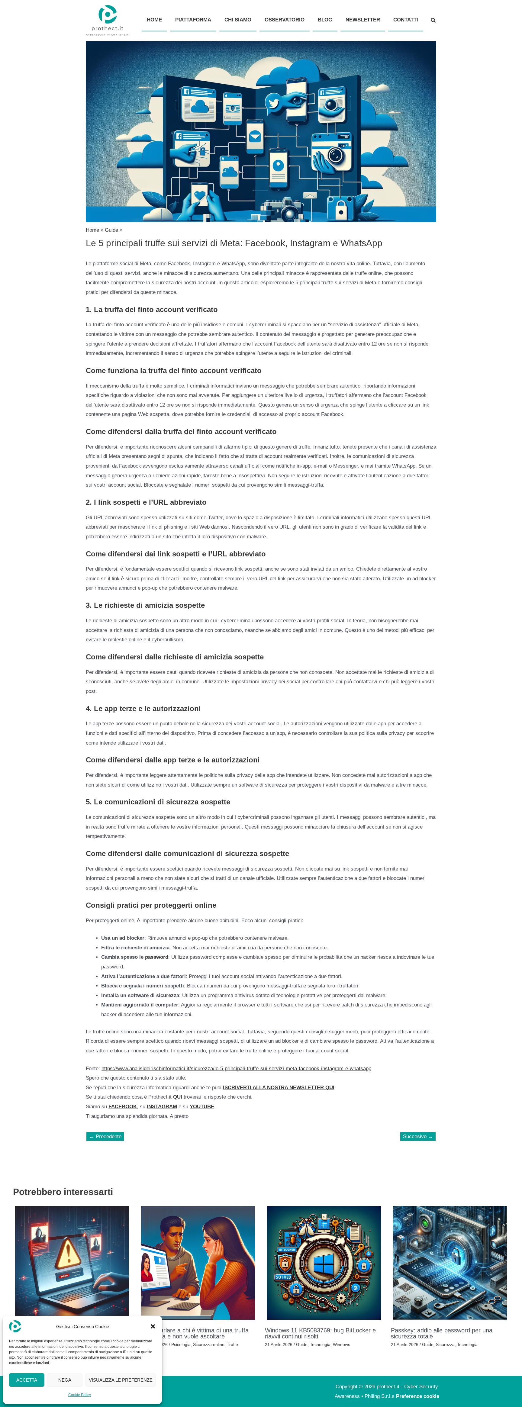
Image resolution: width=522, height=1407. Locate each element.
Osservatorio (284, 20)
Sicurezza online (208, 1344)
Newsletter (363, 20)
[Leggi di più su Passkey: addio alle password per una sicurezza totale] (450, 1263)
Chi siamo (237, 20)
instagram (162, 1106)
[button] (153, 1326)
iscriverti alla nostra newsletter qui (278, 1087)
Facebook (122, 1106)
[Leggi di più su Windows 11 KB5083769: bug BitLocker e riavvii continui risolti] (324, 1263)
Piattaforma (193, 20)
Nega (64, 1380)
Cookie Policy (79, 1395)
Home (154, 20)
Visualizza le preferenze (121, 1380)
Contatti (405, 20)
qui (177, 1097)
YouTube (202, 1106)
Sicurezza (445, 1344)
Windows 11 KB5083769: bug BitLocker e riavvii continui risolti (320, 1333)
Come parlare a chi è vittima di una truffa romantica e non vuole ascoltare (194, 1333)
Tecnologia (320, 1344)
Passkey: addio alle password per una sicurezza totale (441, 1333)
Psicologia (181, 1344)
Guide (302, 1344)
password (156, 957)
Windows (341, 1344)
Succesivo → (418, 1136)
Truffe (232, 1344)
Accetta (26, 1380)
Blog (325, 20)
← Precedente (105, 1136)
